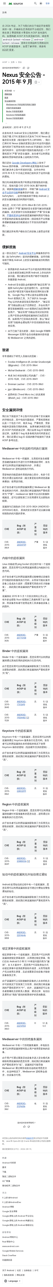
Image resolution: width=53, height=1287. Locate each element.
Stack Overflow (9, 1255)
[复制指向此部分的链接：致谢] (12, 350)
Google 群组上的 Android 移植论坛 (17, 1225)
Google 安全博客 (9, 1211)
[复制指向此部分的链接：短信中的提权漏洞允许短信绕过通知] (5, 878)
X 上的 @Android (10, 1197)
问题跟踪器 (7, 1260)
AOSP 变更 (8, 49)
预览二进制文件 (9, 1176)
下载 (4, 1172)
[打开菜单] (4, 3)
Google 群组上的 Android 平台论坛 (17, 1216)
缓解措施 (18, 189)
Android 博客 (8, 1206)
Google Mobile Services (12, 1251)
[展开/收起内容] (14, 91)
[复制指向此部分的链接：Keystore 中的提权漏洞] (34, 731)
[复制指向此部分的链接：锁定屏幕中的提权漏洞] (33, 948)
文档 (4, 12)
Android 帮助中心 (10, 1237)
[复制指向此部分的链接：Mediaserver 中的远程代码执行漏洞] (5, 453)
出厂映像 (6, 1181)
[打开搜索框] (35, 3)
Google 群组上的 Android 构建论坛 (17, 1220)
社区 (19, 1270)
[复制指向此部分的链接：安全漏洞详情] (25, 410)
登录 (48, 3)
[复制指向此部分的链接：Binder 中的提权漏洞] (31, 651)
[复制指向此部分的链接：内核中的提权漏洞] (27, 558)
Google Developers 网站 (24, 162)
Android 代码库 (9, 1162)
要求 (4, 1167)
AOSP (4, 62)
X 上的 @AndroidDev (11, 1202)
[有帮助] (24, 68)
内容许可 (29, 1138)
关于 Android (8, 1270)
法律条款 (28, 1270)
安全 (20, 62)
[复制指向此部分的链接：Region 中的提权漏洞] (31, 804)
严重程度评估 (13, 215)
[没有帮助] (28, 68)
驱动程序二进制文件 (11, 1185)
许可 (36, 1270)
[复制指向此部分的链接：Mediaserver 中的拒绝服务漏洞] (44, 1039)
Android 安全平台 (27, 253)
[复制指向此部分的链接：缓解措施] (18, 247)
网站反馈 (21, 1275)
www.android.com (10, 1246)
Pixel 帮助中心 (8, 1241)
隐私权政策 (9, 1275)
